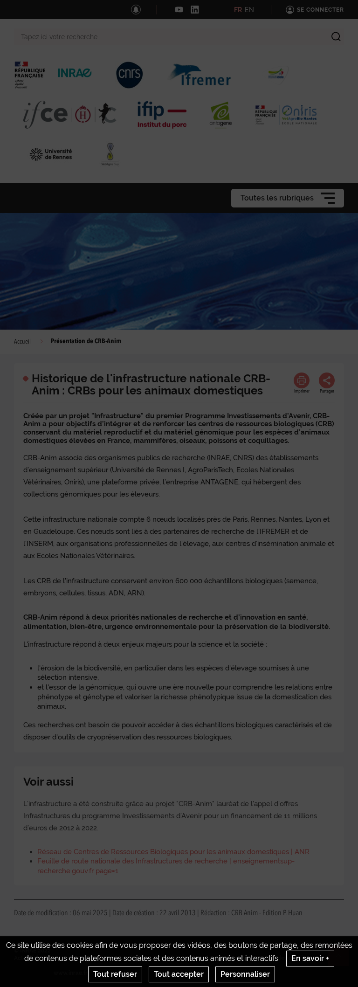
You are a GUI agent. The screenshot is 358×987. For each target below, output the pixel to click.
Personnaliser (245, 974)
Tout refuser (115, 974)
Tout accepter (179, 974)
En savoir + (310, 958)
